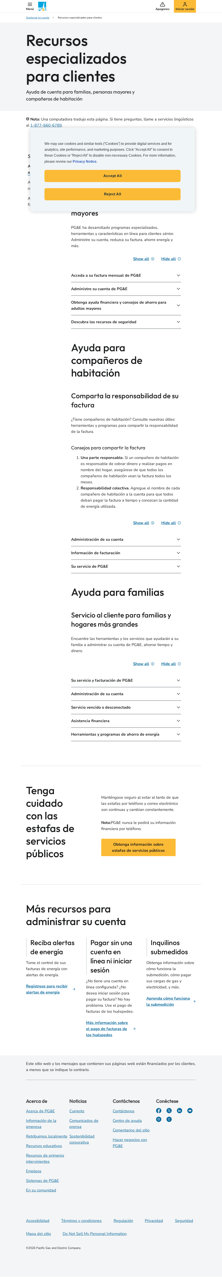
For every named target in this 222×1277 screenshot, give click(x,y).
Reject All (112, 194)
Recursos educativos (44, 1145)
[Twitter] (169, 1110)
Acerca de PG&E (40, 1111)
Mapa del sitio (38, 1233)
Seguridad (184, 1220)
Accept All (112, 176)
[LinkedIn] (179, 1110)
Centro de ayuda (127, 1120)
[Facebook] (158, 1110)
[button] (30, 6)
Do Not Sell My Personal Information (95, 1233)
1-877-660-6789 (46, 125)
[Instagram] (158, 1119)
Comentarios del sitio (131, 1130)
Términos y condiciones (81, 1220)
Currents (76, 1111)
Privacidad (154, 1220)
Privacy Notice (84, 161)
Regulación (123, 1220)
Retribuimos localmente (46, 1136)
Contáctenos (123, 1111)
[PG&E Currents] (169, 1119)
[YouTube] (190, 1110)
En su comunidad (41, 1190)
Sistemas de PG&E (42, 1180)
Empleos (33, 1171)
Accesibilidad (37, 1220)
